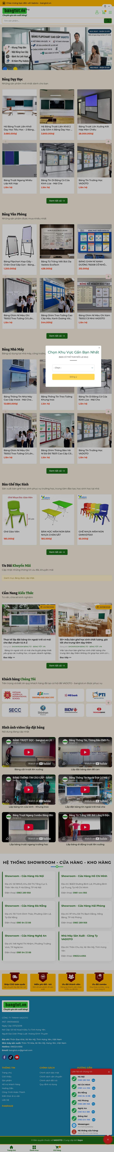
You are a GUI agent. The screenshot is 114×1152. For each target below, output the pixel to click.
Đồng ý (73, 377)
